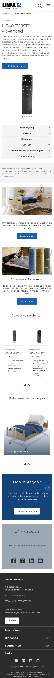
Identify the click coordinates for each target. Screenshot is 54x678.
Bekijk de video (16, 66)
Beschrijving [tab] (27, 127)
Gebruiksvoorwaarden (15, 675)
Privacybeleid (32, 675)
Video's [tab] (27, 133)
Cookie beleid (16, 673)
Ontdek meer (27, 236)
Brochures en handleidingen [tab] (27, 150)
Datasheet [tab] (27, 139)
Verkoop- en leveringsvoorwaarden (26, 676)
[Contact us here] (48, 488)
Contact (12, 620)
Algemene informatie (33, 673)
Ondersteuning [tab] (27, 156)
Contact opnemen (27, 511)
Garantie (43, 675)
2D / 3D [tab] (27, 145)
